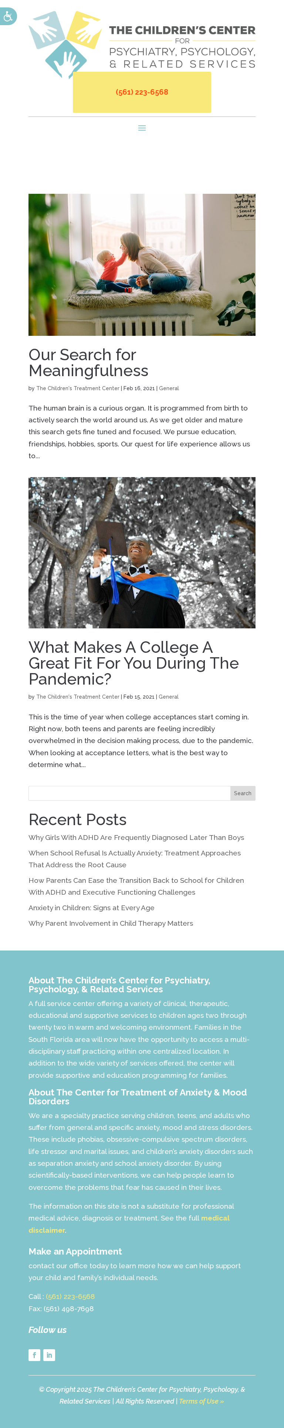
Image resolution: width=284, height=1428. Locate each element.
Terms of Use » (201, 1401)
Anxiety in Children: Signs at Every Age (91, 908)
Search (242, 793)
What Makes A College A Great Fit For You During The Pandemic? (133, 663)
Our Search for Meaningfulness (88, 362)
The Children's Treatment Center (77, 388)
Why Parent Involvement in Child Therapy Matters (110, 923)
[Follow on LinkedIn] (49, 1355)
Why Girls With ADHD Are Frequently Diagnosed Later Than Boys (136, 837)
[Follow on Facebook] (34, 1355)
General (169, 388)
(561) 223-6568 (142, 92)
